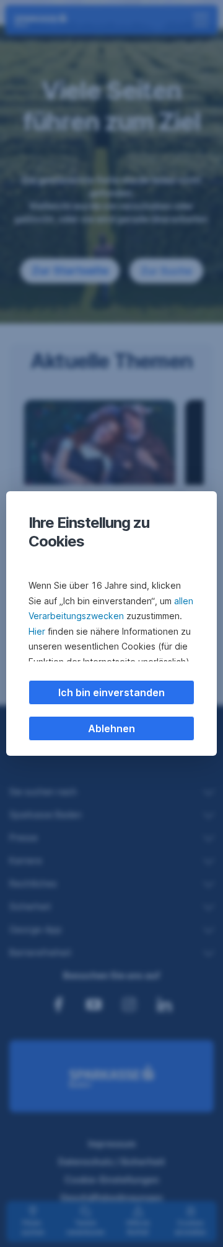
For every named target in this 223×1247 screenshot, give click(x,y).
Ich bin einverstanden (111, 692)
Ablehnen (111, 728)
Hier (36, 631)
